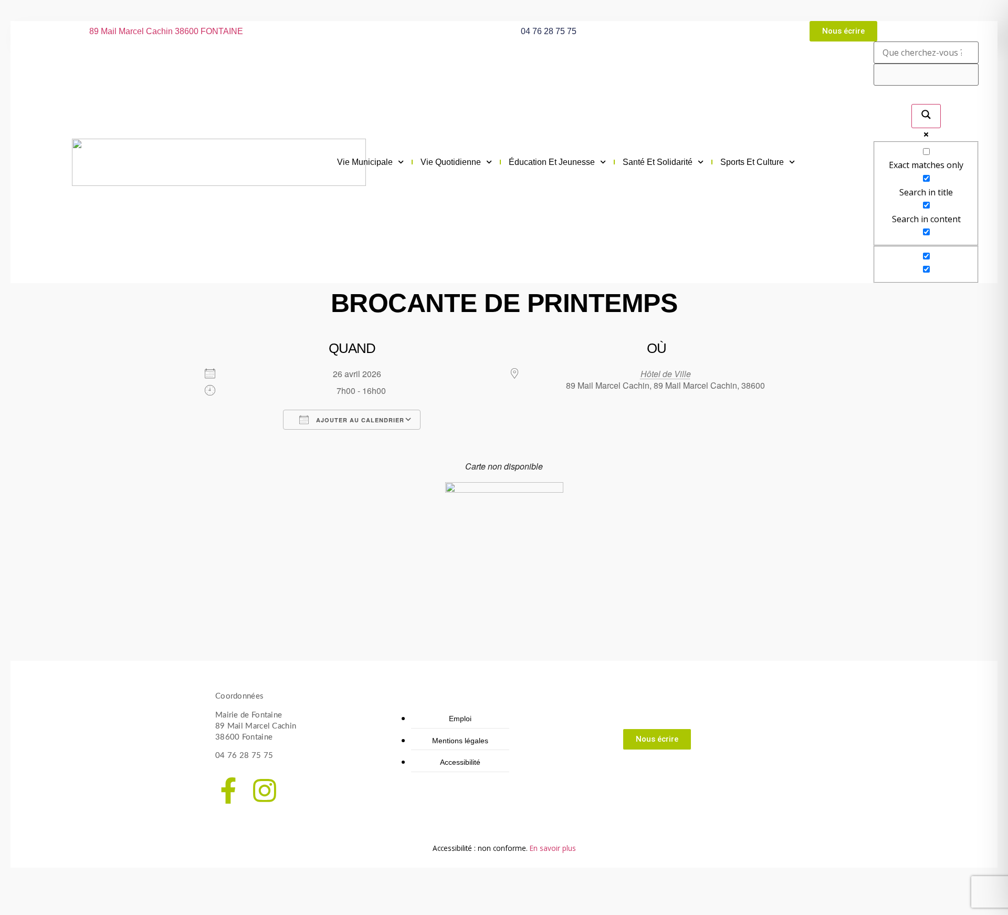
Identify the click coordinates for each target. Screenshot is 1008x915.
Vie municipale (365, 162)
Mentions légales (460, 740)
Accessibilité (460, 762)
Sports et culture (752, 162)
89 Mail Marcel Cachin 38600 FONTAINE (166, 31)
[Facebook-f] (228, 790)
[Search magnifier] (926, 116)
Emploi (460, 718)
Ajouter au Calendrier (359, 420)
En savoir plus (553, 848)
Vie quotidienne (451, 162)
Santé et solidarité (657, 162)
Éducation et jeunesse (552, 162)
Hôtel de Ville (665, 374)
